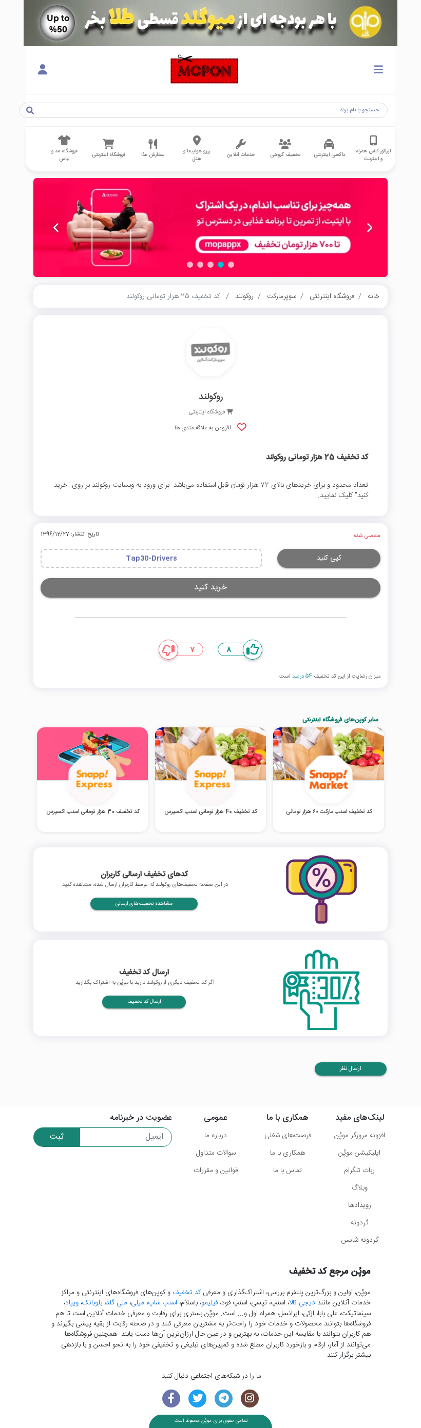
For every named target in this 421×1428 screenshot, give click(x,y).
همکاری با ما (287, 1153)
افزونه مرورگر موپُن (359, 1135)
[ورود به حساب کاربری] (42, 70)
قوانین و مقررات (216, 1170)
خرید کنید (210, 587)
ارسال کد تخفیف (144, 1002)
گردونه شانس (359, 1240)
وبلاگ (360, 1188)
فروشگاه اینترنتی (332, 296)
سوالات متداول (216, 1153)
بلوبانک (92, 1302)
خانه (373, 296)
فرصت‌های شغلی (287, 1135)
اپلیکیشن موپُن (359, 1153)
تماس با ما (287, 1170)
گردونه (360, 1222)
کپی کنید (329, 558)
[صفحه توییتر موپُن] (197, 1398)
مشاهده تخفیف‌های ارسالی (144, 904)
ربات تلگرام (359, 1170)
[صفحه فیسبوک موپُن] (171, 1398)
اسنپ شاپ (162, 1302)
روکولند (244, 296)
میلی (137, 1302)
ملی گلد (116, 1302)
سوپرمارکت (281, 296)
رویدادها (359, 1205)
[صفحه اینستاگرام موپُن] (250, 1398)
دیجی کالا (302, 1302)
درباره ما (215, 1135)
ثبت (57, 1137)
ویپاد (72, 1302)
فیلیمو (209, 1302)
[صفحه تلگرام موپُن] (223, 1398)
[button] (231, 265)
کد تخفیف (187, 1292)
